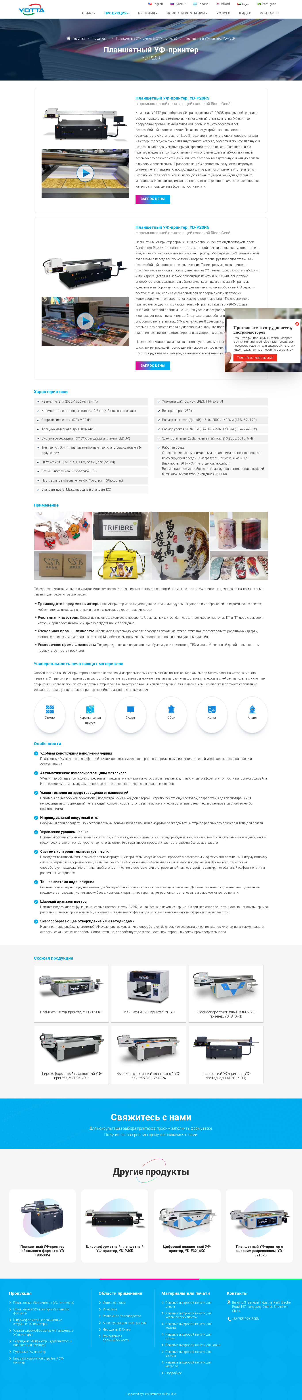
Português (269, 4)
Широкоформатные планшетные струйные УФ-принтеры (37, 1322)
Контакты (269, 13)
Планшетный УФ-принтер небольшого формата (41, 1311)
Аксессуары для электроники (125, 1323)
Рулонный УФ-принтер (29, 1352)
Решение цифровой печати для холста (189, 1326)
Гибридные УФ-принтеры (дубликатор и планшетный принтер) (42, 1343)
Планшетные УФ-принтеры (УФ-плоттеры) (146, 38)
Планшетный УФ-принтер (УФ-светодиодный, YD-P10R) (226, 1076)
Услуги (223, 13)
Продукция (100, 38)
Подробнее (174, 1373)
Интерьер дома (114, 1303)
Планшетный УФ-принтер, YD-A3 (148, 1012)
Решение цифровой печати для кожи (193, 1345)
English (158, 4)
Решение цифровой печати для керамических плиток (189, 1315)
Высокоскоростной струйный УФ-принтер (38, 1360)
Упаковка (110, 1309)
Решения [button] (146, 13)
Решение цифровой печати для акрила (189, 1354)
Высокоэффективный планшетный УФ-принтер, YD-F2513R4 (149, 1076)
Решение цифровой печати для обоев (189, 1336)
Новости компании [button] (186, 13)
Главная (78, 38)
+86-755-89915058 (245, 1319)
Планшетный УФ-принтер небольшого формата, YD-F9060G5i (42, 1250)
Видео (245, 13)
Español (203, 4)
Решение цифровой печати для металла (189, 1364)
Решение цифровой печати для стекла (189, 1305)
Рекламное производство (122, 1316)
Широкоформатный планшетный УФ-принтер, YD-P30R (114, 1248)
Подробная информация (255, 358)
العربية (246, 4)
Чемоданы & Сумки (117, 1329)
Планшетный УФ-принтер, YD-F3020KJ (71, 1012)
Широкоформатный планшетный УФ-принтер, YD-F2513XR (71, 1076)
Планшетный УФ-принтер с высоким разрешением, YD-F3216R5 (259, 1250)
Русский (180, 4)
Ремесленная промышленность (116, 1338)
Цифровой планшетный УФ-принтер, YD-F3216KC (187, 1248)
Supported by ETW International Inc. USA (151, 1394)
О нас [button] (87, 13)
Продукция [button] (115, 13)
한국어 (225, 4)
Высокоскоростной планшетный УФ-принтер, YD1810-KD (226, 1014)
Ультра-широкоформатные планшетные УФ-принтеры (43, 1333)
